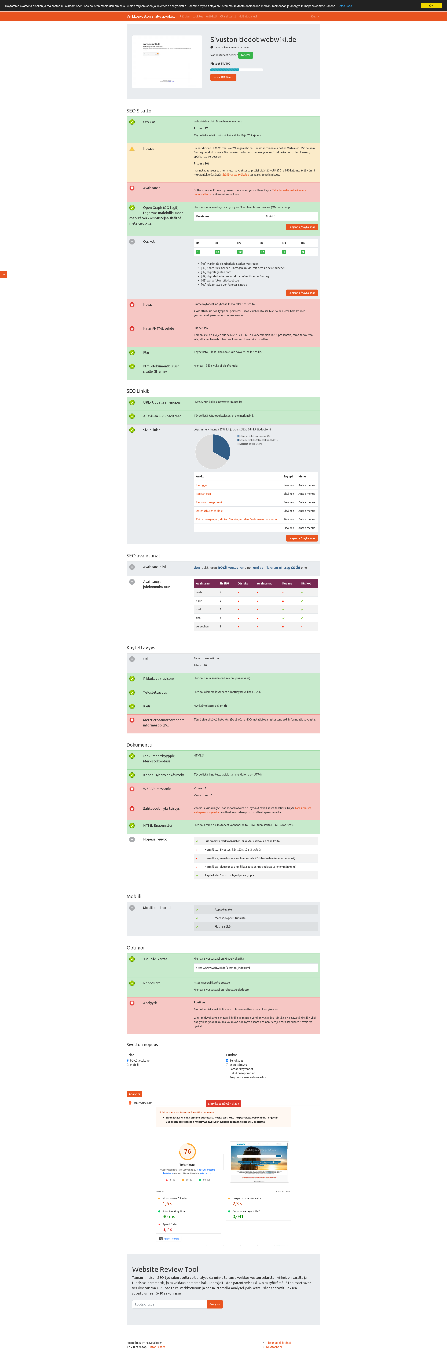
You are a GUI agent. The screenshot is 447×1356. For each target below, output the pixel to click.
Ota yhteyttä (228, 16)
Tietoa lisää (344, 5)
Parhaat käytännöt (241, 1068)
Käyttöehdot (274, 1346)
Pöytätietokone (139, 1060)
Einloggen (202, 485)
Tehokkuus (236, 1060)
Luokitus (197, 16)
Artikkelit (211, 16)
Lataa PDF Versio (223, 77)
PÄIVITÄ (246, 55)
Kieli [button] (314, 16)
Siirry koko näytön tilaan (223, 1103)
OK (431, 5)
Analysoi (134, 1094)
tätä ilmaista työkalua (235, 174)
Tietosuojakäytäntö (278, 1342)
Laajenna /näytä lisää (302, 227)
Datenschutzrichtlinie (209, 510)
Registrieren (203, 493)
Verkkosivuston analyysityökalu (151, 16)
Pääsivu (185, 16)
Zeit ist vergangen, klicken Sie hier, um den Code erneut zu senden (237, 519)
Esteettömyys (238, 1064)
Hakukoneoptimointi (242, 1073)
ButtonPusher (156, 1346)
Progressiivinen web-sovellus (248, 1077)
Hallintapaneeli (248, 16)
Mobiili (134, 1064)
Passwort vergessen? (209, 502)
